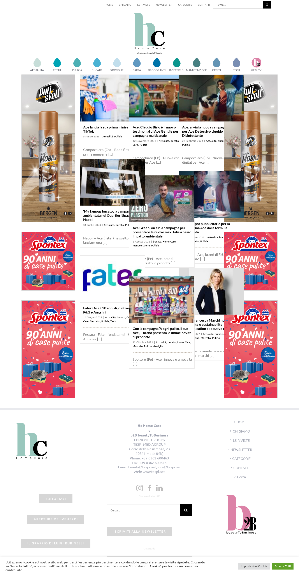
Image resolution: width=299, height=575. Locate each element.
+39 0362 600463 (155, 458)
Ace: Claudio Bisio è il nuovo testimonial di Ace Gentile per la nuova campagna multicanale (162, 131)
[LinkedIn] (159, 488)
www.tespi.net (154, 471)
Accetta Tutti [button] (282, 566)
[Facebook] (149, 488)
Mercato (95, 321)
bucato (222, 140)
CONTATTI (241, 467)
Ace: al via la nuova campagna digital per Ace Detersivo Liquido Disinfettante (209, 131)
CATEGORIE (241, 458)
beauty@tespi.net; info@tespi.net (154, 467)
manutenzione (141, 245)
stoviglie (158, 346)
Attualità (107, 136)
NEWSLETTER (241, 449)
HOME (241, 422)
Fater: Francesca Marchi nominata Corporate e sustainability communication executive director (209, 324)
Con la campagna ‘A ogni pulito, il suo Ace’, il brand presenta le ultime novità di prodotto (162, 332)
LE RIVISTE (241, 440)
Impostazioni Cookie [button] (254, 566)
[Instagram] (139, 488)
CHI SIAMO (241, 431)
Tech (113, 321)
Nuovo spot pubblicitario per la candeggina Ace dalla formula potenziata (206, 228)
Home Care (169, 241)
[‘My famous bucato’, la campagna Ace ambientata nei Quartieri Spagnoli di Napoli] (112, 182)
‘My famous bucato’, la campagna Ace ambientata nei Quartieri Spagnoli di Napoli (111, 215)
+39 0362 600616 (153, 462)
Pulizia (118, 136)
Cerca (241, 477)
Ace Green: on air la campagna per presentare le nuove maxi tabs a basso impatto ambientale (162, 232)
